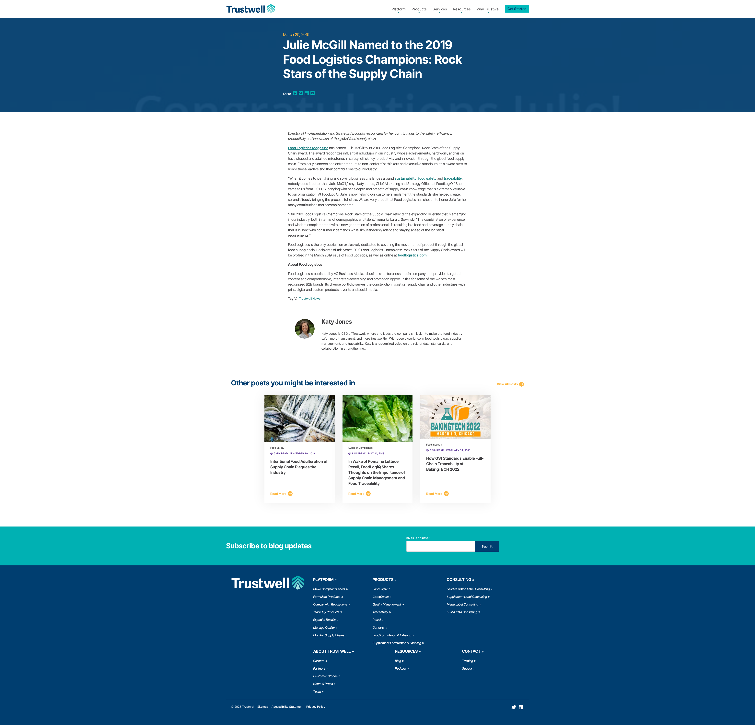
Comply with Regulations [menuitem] (330, 604)
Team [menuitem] (317, 692)
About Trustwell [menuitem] (332, 651)
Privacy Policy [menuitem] (315, 706)
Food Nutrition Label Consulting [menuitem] (468, 589)
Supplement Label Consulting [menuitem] (467, 597)
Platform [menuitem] (399, 9)
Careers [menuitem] (318, 661)
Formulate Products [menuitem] (326, 597)
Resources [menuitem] (462, 9)
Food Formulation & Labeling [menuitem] (392, 635)
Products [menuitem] (419, 9)
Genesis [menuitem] (379, 627)
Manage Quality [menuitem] (324, 627)
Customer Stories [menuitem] (325, 676)
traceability (453, 178)
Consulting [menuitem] (459, 579)
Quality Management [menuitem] (387, 604)
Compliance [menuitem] (381, 597)
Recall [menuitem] (377, 620)
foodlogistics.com (412, 255)
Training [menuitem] (467, 661)
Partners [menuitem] (319, 668)
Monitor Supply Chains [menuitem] (328, 635)
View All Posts (507, 384)
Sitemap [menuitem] (263, 706)
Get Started (517, 9)
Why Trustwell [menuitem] (488, 9)
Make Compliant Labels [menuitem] (329, 589)
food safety (427, 178)
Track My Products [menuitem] (326, 612)
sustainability (405, 178)
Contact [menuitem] (471, 651)
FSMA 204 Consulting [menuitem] (462, 612)
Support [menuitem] (467, 668)
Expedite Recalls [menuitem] (324, 620)
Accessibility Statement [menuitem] (287, 706)
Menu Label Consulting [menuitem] (462, 604)
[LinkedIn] (307, 93)
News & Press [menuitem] (323, 684)
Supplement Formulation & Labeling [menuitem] (397, 643)
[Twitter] (301, 93)
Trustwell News (309, 298)
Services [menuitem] (440, 9)
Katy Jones (336, 321)
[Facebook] (295, 93)
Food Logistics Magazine (308, 148)
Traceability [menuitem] (380, 612)
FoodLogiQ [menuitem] (380, 589)
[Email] (312, 93)
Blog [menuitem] (398, 661)
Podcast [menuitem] (400, 668)
